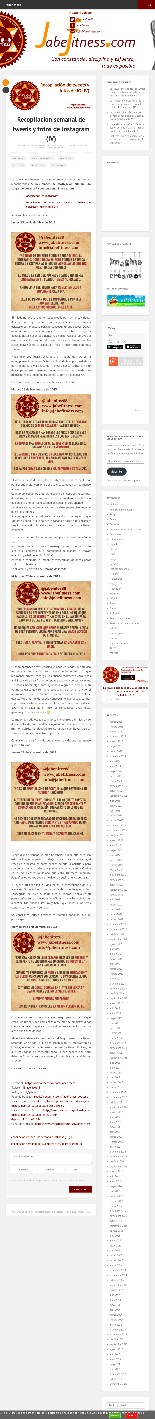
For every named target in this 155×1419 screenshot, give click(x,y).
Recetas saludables (120, 618)
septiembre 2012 (118, 1384)
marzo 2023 (116, 815)
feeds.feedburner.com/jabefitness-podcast (61, 1096)
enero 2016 (116, 1206)
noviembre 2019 (118, 988)
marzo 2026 (116, 721)
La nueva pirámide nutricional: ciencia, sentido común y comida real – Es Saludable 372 (127, 116)
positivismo (37, 165)
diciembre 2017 (118, 1092)
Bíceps (113, 514)
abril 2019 (115, 1023)
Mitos (112, 583)
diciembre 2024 (118, 756)
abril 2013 (115, 1369)
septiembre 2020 (118, 939)
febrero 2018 (116, 1082)
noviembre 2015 (118, 1215)
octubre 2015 (117, 1221)
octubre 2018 (117, 1052)
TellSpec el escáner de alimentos (30, 1211)
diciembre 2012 (118, 1374)
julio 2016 (115, 1176)
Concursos (115, 534)
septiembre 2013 (118, 1344)
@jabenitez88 (84, 19)
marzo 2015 (116, 1255)
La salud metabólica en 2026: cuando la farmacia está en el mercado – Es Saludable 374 (127, 92)
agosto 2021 (116, 894)
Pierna (113, 608)
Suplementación (118, 643)
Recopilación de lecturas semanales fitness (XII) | (40, 1137)
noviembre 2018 (118, 1047)
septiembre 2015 (118, 1225)
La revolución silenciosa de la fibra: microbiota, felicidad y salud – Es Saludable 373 (127, 104)
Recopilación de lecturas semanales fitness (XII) (64, 1211)
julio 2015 (115, 1235)
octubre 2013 (117, 1339)
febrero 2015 (116, 1260)
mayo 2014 (116, 1305)
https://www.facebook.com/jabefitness (50, 1083)
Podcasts (114, 613)
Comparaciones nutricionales (125, 529)
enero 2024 (116, 781)
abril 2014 (115, 1309)
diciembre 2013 (118, 1329)
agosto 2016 (116, 1171)
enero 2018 (116, 1087)
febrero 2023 (116, 820)
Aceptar (115, 1415)
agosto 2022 (116, 840)
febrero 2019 (116, 1033)
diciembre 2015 (118, 1211)
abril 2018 (115, 1077)
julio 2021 (115, 899)
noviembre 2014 (118, 1275)
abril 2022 (115, 855)
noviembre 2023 (118, 786)
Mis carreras (116, 578)
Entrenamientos (118, 539)
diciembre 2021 (118, 874)
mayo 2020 (116, 959)
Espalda (114, 544)
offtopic (114, 598)
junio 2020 (115, 953)
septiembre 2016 (118, 1166)
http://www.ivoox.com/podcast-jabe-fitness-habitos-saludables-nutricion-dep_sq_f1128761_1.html (51, 1114)
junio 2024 (115, 766)
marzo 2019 (116, 1028)
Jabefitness (82, 25)
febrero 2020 (116, 973)
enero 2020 (116, 978)
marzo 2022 (116, 860)
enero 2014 (116, 1324)
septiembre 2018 (118, 1057)
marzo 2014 (116, 1314)
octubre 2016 (117, 1161)
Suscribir (116, 471)
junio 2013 (115, 1359)
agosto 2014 (116, 1290)
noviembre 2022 (118, 830)
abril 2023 (115, 810)
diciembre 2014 (118, 1270)
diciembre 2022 (118, 825)
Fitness (113, 549)
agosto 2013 (116, 1349)
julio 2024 (115, 761)
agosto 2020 (116, 944)
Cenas (113, 519)
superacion (57, 165)
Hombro (114, 564)
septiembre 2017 (118, 1107)
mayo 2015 (116, 1245)
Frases (42, 145)
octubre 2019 (117, 993)
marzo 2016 (116, 1196)
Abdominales (117, 504)
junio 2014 (115, 1300)
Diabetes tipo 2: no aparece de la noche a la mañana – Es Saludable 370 (127, 139)
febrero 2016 (116, 1201)
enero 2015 (116, 1265)
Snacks (113, 638)
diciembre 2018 (118, 1043)
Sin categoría (116, 633)
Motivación (52, 145)
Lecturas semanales (120, 569)
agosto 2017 (116, 1112)
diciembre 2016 (118, 1151)
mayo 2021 (116, 904)
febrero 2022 (116, 865)
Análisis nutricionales (121, 509)
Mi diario (114, 573)
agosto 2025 (116, 741)
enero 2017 (116, 1146)
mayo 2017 (116, 1127)
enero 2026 (116, 731)
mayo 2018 (116, 1072)
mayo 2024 (116, 771)
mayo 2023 (116, 805)
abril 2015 (115, 1250)
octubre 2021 (117, 884)
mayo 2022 (116, 850)
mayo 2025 (116, 746)
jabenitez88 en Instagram (42, 196)
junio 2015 (115, 1240)
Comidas (114, 524)
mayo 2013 (116, 1364)
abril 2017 (115, 1131)
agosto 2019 (116, 1003)
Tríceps (113, 648)
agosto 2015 (116, 1230)
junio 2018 (115, 1067)
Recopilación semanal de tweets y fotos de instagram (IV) (51, 129)
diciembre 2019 (118, 983)
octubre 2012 (117, 1379)
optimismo (18, 165)
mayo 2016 (116, 1186)
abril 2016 (115, 1191)
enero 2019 (116, 1038)
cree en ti (18, 158)
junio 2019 (115, 1013)
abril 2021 (115, 909)
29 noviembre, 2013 (25, 145)
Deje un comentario (56, 147)
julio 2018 (115, 1062)
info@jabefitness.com (89, 31)
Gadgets (114, 559)
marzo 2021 (116, 914)
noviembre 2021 (118, 880)
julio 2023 (115, 800)
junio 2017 (115, 1122)
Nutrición (114, 593)
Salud (113, 628)
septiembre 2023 (118, 795)
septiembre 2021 (118, 889)
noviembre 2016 (118, 1156)
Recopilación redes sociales (124, 623)
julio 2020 (115, 949)
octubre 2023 (117, 790)
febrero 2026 (116, 726)
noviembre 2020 (118, 929)
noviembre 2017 (118, 1097)
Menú (149, 4)
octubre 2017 (117, 1102)
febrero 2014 (116, 1319)
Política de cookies (133, 1412)
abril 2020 (115, 964)
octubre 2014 (117, 1280)
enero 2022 (116, 870)
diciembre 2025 (118, 736)
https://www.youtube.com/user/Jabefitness (63, 1124)
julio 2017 (115, 1117)
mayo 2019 (116, 1018)
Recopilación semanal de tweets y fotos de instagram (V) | (46, 1144)
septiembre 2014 (118, 1285)
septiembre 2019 (118, 998)
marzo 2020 (116, 968)
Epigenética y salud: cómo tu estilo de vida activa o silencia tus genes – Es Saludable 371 (127, 128)
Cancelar (131, 1415)
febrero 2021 (116, 919)
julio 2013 (115, 1354)
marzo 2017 (116, 1136)
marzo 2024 (116, 776)
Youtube (114, 652)
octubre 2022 (117, 835)
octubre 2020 (117, 934)
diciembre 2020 (118, 924)
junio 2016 (115, 1181)
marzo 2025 (116, 751)
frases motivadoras (41, 158)
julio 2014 (115, 1295)
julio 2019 (115, 1008)
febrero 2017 (116, 1141)
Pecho (113, 603)
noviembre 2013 (118, 1334)
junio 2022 (115, 845)
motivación (65, 158)
